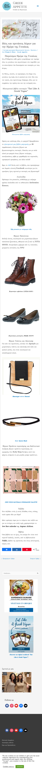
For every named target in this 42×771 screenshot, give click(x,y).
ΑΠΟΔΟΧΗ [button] (20, 766)
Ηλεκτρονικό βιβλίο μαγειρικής (21, 134)
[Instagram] (11, 705)
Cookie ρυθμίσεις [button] (8, 767)
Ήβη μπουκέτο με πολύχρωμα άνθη (21, 229)
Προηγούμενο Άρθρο (8, 558)
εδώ (9, 165)
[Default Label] (16, 705)
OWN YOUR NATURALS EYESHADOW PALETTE (21, 502)
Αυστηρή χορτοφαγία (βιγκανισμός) (13, 50)
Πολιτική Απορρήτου (8, 740)
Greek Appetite (20, 5)
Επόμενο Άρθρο (35, 558)
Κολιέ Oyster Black (21, 441)
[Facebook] (7, 705)
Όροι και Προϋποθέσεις (8, 745)
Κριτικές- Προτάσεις (31, 50)
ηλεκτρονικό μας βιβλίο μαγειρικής (16, 144)
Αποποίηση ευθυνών (7, 742)
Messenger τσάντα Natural (21, 396)
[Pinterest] (21, 705)
